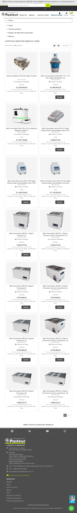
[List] (58, 45)
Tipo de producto (14, 29)
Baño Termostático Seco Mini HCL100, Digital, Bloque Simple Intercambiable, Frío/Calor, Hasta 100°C (55, 183)
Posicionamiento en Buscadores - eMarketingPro (50, 508)
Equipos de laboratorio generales (20, 33)
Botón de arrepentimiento (15, 501)
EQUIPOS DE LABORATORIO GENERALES (19, 41)
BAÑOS (37, 41)
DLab (21, 137)
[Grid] (54, 45)
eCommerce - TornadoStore (31, 508)
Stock (10, 25)
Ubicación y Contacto (14, 495)
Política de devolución (14, 498)
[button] (45, 8)
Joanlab (22, 242)
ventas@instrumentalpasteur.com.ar (20, 471)
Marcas (11, 36)
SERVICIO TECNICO (43, 15)
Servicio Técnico (12, 487)
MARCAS (32, 15)
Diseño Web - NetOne (18, 508)
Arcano (21, 84)
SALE (8, 493)
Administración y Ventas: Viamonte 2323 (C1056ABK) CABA (19, 449)
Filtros (10, 20)
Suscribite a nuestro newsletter (18, 475)
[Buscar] (47, 5)
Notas (9, 484)
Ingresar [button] (66, 15)
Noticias (9, 482)
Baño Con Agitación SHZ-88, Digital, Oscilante (22, 76)
